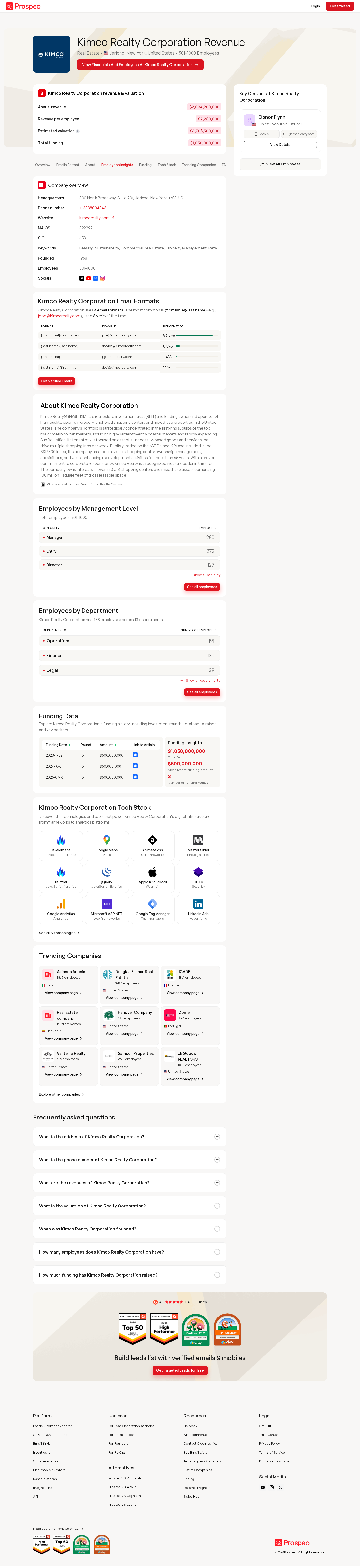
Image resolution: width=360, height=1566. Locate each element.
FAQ (225, 165)
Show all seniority (206, 575)
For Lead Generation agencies (131, 1426)
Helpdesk (190, 1426)
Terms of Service (272, 1452)
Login (315, 6)
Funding (145, 165)
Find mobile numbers (49, 1470)
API (35, 1496)
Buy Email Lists (196, 1452)
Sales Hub (191, 1496)
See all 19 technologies (57, 933)
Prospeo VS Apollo (122, 1487)
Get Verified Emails (56, 381)
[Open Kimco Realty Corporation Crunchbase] (95, 278)
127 (211, 565)
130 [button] (210, 655)
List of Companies (198, 1470)
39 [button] (211, 670)
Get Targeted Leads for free (180, 1370)
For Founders (118, 1443)
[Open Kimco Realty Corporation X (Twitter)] (81, 278)
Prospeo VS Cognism (124, 1496)
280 (210, 537)
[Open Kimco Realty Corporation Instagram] (102, 278)
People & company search (53, 1426)
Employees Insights (117, 165)
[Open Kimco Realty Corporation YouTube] (88, 278)
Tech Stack (166, 165)
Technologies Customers (203, 1461)
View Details (280, 144)
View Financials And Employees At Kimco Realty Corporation (137, 64)
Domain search (45, 1479)
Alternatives (121, 1467)
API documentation (199, 1435)
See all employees (202, 587)
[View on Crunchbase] (135, 754)
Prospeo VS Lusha (122, 1504)
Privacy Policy (269, 1443)
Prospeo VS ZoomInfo (125, 1478)
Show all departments (203, 680)
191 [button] (211, 641)
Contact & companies (201, 1443)
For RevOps (117, 1452)
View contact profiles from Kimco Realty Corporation (88, 484)
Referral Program (197, 1488)
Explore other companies (59, 1094)
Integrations (42, 1488)
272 (210, 551)
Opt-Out (265, 1426)
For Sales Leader (121, 1435)
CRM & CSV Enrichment (52, 1435)
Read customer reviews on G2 (56, 1528)
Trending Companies (199, 165)
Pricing (189, 1479)
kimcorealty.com (94, 217)
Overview (42, 165)
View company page (61, 993)
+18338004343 (92, 207)
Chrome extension (47, 1461)
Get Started (340, 6)
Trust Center (268, 1435)
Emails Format (67, 165)
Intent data (42, 1452)
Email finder (42, 1443)
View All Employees (283, 164)
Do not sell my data (274, 1461)
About (90, 165)
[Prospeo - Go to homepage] (23, 6)
